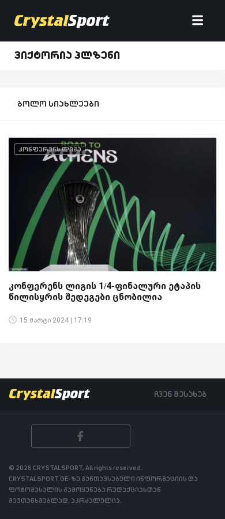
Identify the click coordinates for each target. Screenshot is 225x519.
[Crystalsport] (62, 21)
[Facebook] (80, 436)
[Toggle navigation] (198, 21)
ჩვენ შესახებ (180, 394)
